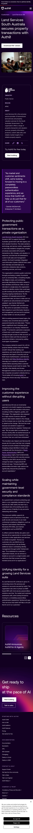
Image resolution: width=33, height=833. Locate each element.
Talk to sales (8, 705)
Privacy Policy (16, 813)
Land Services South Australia (12, 237)
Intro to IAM (5, 722)
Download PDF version (12, 46)
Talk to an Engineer (7, 778)
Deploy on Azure (6, 757)
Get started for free (7, 734)
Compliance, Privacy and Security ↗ (11, 790)
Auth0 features (6, 728)
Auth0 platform (6, 725)
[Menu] (31, 8)
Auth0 (21, 375)
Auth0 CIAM (5, 719)
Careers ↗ (4, 795)
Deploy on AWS (6, 760)
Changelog (5, 754)
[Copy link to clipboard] (13, 143)
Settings (16, 827)
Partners (4, 798)
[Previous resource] (25, 657)
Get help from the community (10, 772)
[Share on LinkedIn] (18, 143)
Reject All (16, 823)
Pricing (4, 731)
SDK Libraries (5, 751)
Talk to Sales (5, 775)
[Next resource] (29, 657)
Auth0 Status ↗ (6, 780)
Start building (12, 155)
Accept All (16, 819)
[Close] (31, 802)
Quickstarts (5, 746)
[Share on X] (22, 143)
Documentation (6, 743)
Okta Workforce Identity (21, 359)
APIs (3, 748)
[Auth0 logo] (15, 8)
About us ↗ (5, 793)
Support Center (6, 769)
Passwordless (6, 455)
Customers (5, 15)
